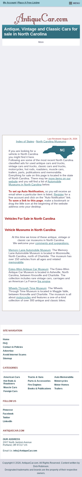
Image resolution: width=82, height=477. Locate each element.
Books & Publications (39, 388)
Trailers (58, 388)
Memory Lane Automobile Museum (30, 250)
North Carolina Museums (51, 141)
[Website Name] (41, 19)
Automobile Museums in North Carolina (35, 183)
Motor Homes (61, 384)
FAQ (5, 343)
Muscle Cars (10, 387)
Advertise (8, 351)
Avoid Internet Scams (14, 354)
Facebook (8, 413)
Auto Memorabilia (63, 377)
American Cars (11, 377)
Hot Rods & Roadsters (9, 382)
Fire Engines (34, 384)
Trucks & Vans (35, 377)
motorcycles (23, 297)
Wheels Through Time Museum (28, 288)
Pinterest (8, 410)
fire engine (44, 281)
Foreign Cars (10, 391)
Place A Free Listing (28, 2)
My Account (9, 2)
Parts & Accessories (39, 381)
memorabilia (16, 262)
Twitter (6, 417)
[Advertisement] (41, 92)
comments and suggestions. (52, 243)
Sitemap (7, 358)
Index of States (25, 141)
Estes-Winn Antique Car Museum (28, 269)
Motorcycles (61, 381)
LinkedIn (7, 421)
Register (59, 194)
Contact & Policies (13, 347)
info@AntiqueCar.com (25, 450)
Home (6, 339)
